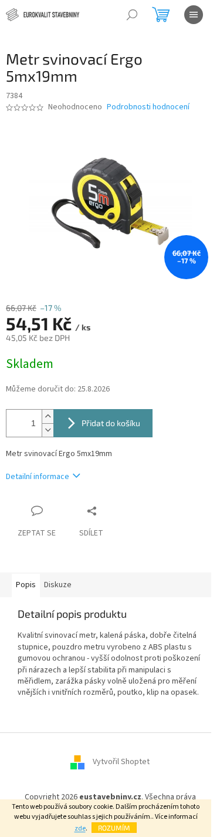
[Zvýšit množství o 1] (47, 416)
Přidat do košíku (111, 423)
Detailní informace (37, 477)
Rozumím (114, 827)
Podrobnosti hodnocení (148, 107)
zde (80, 828)
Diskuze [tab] (58, 585)
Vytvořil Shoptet (121, 762)
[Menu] (193, 14)
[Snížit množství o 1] (47, 430)
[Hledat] (132, 14)
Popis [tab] (26, 585)
